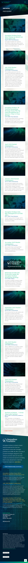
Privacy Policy (6, 552)
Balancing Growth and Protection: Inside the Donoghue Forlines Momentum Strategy (12, 275)
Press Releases (15, 40)
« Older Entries (8, 431)
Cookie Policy (6, 556)
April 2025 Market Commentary (11, 380)
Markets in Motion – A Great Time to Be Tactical (14, 413)
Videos (12, 278)
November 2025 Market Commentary (12, 243)
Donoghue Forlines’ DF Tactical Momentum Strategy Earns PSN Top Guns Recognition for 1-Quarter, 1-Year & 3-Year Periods (12, 111)
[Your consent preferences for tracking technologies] (25, 560)
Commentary (14, 70)
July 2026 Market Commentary (10, 68)
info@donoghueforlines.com (9, 475)
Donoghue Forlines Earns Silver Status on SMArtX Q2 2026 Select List (14, 37)
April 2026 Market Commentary (11, 145)
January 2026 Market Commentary (12, 179)
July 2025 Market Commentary (10, 342)
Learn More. (18, 462)
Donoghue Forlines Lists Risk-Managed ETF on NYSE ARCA (14, 213)
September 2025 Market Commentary (13, 308)
